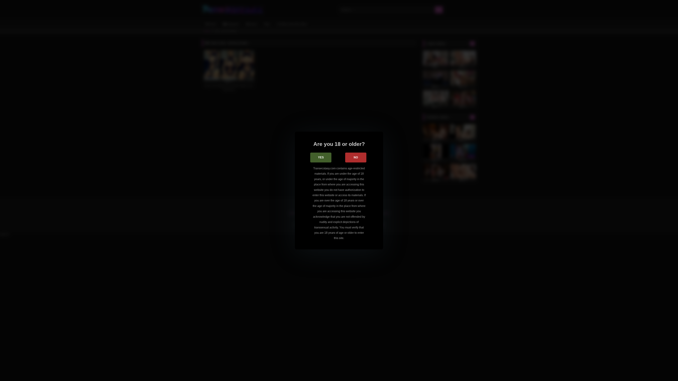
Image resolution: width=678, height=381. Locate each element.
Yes (321, 157)
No (356, 157)
